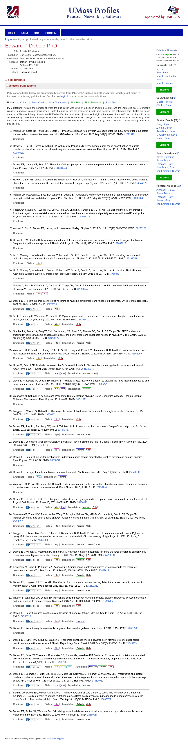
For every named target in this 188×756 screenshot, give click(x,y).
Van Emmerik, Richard (168, 171)
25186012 (82, 502)
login (63, 96)
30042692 (81, 399)
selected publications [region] (22, 85)
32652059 (136, 353)
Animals (80, 343)
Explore (164, 89)
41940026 (18, 152)
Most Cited (38, 102)
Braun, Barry (163, 160)
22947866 (109, 601)
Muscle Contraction (166, 76)
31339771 (89, 369)
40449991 (143, 183)
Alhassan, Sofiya (165, 190)
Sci (44, 293)
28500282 (50, 414)
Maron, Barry (163, 138)
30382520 (103, 384)
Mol (68, 667)
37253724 (82, 289)
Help (36, 32)
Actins (159, 79)
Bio (38, 263)
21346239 (131, 643)
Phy (62, 373)
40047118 (85, 216)
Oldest (23, 102)
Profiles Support (57, 738)
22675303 (133, 628)
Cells (78, 324)
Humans (80, 434)
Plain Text (111, 102)
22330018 (26, 616)
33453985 (53, 338)
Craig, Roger (163, 124)
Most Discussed (57, 102)
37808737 (115, 273)
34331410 (84, 319)
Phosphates (162, 72)
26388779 (55, 460)
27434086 (63, 429)
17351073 (97, 680)
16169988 (92, 714)
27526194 (43, 445)
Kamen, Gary (163, 200)
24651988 (42, 540)
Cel (56, 309)
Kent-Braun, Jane (165, 131)
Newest (11, 102)
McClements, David (166, 134)
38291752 (132, 258)
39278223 (141, 228)
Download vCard (28, 72)
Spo (56, 434)
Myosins (160, 69)
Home (11, 32)
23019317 (94, 585)
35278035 (51, 304)
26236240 (101, 487)
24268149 (110, 555)
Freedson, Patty (164, 164)
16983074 (106, 699)
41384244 (62, 168)
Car (56, 667)
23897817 (104, 570)
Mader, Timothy (164, 101)
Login (8, 39)
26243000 (134, 472)
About (24, 32)
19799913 (60, 662)
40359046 (139, 198)
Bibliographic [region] (17, 79)
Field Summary (93, 102)
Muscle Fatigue (164, 83)
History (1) (51, 32)
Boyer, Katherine (165, 157)
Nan (38, 477)
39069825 (121, 243)
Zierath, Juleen (164, 127)
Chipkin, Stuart (164, 105)
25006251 (18, 521)
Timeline (75, 102)
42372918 (129, 134)
